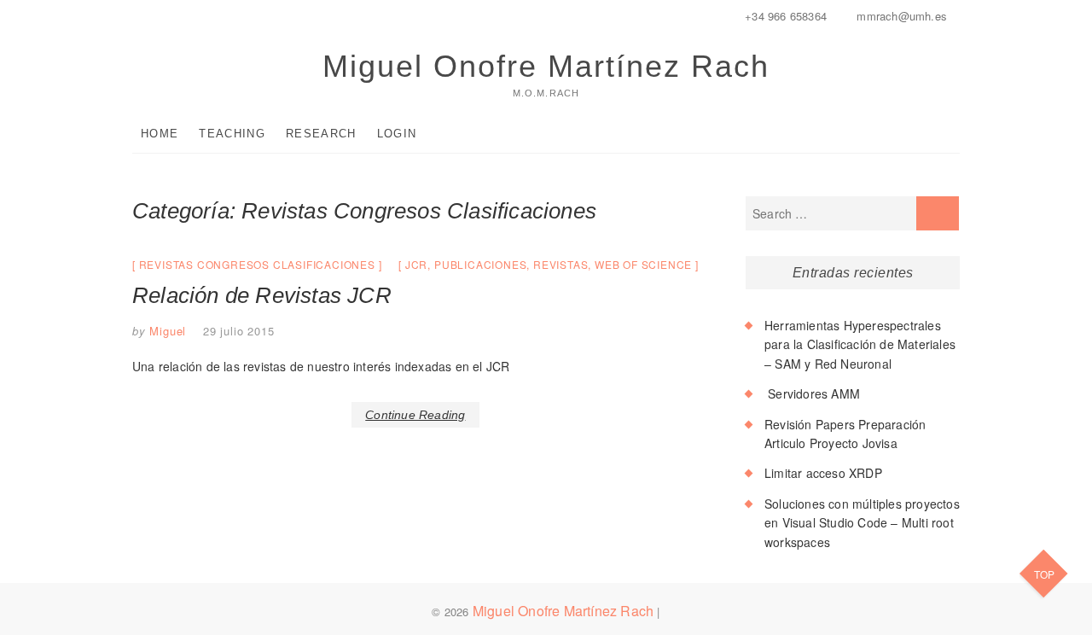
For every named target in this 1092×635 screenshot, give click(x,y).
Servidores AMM (812, 393)
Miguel (166, 331)
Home (159, 133)
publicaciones (480, 264)
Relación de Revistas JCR (262, 295)
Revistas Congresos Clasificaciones (257, 264)
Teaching (231, 133)
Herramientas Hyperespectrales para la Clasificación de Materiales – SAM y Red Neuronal (860, 344)
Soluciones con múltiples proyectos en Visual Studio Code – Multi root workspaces (862, 523)
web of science (643, 264)
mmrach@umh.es (900, 16)
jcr (416, 264)
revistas (560, 264)
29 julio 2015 (238, 331)
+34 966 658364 (784, 16)
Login (397, 133)
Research (321, 133)
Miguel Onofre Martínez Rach (546, 66)
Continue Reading (415, 415)
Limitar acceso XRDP (823, 472)
